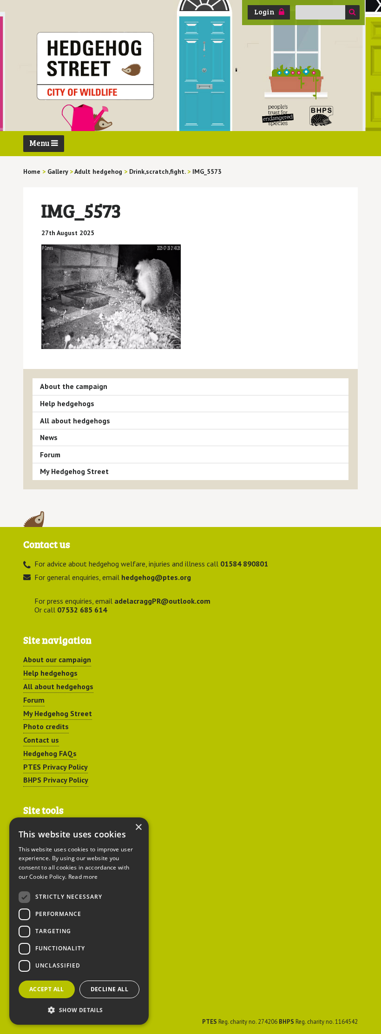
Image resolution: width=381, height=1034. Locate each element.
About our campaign (57, 659)
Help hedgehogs (67, 403)
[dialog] (79, 921)
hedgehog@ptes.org (156, 577)
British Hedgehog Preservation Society (321, 115)
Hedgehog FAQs (50, 753)
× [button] (138, 827)
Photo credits (46, 726)
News (49, 437)
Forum (50, 454)
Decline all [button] (109, 989)
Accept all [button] (46, 989)
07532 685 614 (82, 609)
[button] (79, 1009)
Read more (83, 877)
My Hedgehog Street (74, 471)
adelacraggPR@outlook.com (162, 601)
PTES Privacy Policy (55, 766)
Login (264, 11)
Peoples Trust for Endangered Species (278, 115)
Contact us (41, 739)
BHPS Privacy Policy (55, 779)
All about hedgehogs (75, 420)
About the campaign (73, 386)
